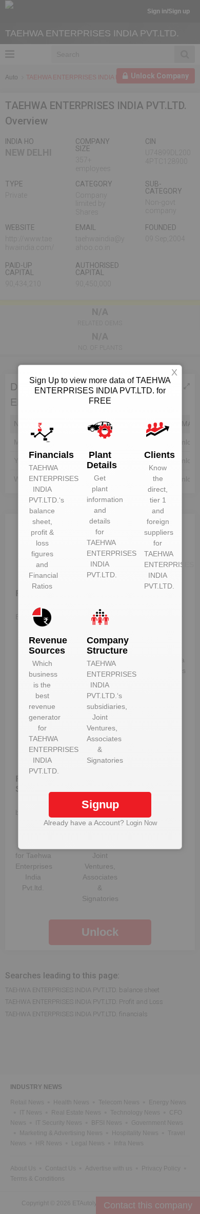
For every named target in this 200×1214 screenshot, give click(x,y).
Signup (100, 804)
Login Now (141, 823)
